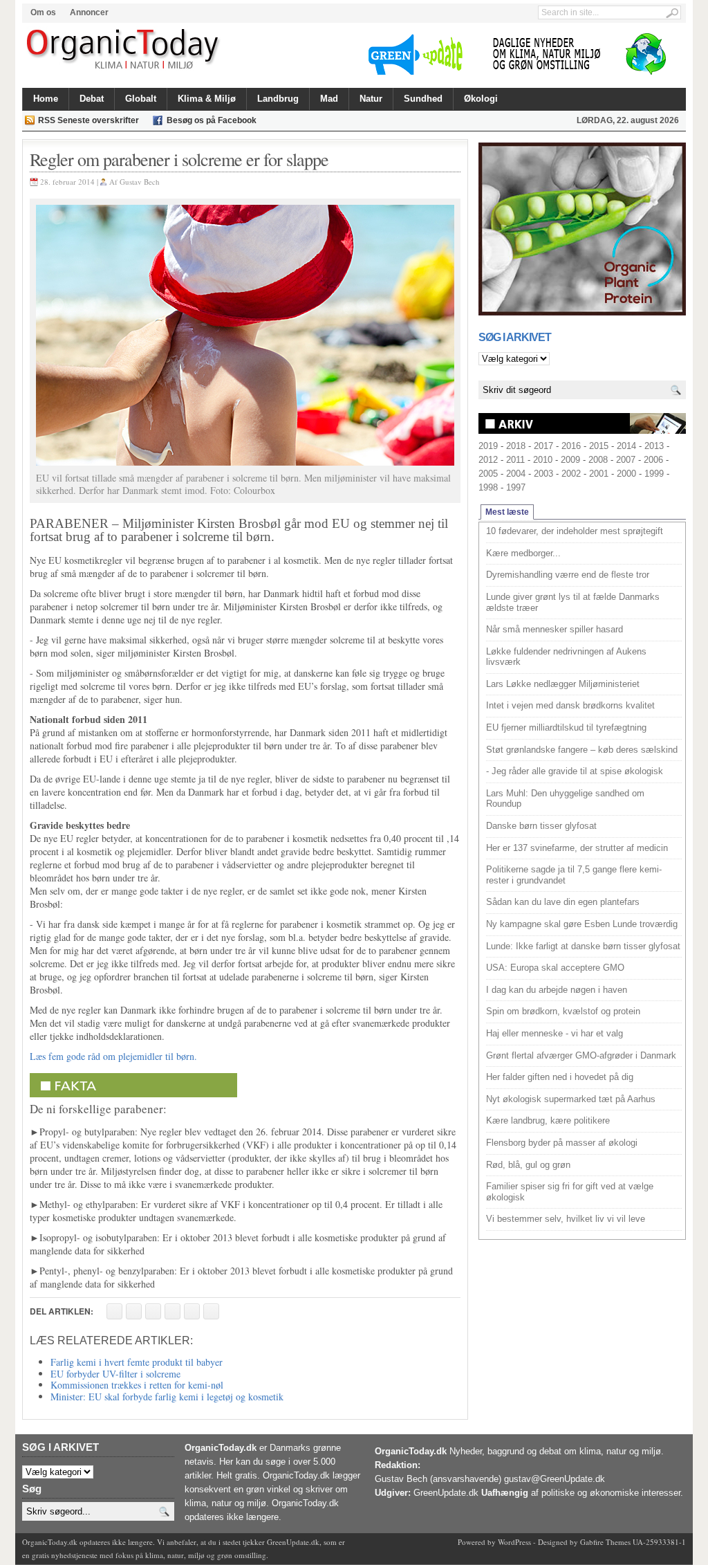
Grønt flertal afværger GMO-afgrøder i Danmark (581, 1055)
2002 (571, 473)
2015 (598, 446)
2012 (488, 460)
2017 (543, 446)
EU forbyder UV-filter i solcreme (115, 1373)
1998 (488, 487)
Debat (92, 98)
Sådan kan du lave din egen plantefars (563, 902)
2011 (515, 460)
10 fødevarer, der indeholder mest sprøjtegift (574, 531)
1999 (654, 473)
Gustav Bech (140, 181)
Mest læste (507, 512)
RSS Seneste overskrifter (88, 120)
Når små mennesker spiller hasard (554, 629)
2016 (571, 446)
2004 (515, 473)
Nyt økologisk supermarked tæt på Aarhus (570, 1099)
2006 (653, 460)
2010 (542, 460)
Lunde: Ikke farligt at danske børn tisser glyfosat (583, 946)
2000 (626, 473)
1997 (515, 487)
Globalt (140, 98)
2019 (488, 446)
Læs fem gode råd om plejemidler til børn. (113, 1056)
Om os (43, 12)
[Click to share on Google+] (192, 1311)
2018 (515, 446)
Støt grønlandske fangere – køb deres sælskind (582, 749)
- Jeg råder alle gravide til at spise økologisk (574, 771)
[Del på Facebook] (114, 1311)
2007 (625, 460)
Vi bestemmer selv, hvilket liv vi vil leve (565, 1219)
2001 (598, 473)
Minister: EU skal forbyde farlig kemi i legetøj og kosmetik (166, 1396)
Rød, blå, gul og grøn (528, 1165)
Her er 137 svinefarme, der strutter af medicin (577, 848)
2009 (570, 460)
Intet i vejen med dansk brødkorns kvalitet (570, 705)
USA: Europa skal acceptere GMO (555, 967)
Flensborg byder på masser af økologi (561, 1142)
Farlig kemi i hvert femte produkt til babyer (136, 1362)
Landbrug (278, 98)
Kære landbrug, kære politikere (548, 1120)
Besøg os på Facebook (212, 120)
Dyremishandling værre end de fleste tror (567, 574)
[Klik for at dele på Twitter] (172, 1311)
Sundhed (423, 98)
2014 (626, 446)
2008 (598, 460)
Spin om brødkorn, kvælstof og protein (563, 1011)
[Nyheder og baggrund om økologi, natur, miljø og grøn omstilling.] (124, 49)
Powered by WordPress (494, 1542)
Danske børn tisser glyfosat (541, 826)
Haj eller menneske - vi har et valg (554, 1033)
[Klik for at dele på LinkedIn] (211, 1311)
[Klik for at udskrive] (134, 1311)
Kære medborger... (523, 553)
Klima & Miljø (207, 98)
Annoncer (89, 12)
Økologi (481, 98)
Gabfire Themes (605, 1542)
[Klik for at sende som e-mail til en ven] (153, 1311)
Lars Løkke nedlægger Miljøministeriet (563, 684)
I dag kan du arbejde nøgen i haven (556, 990)
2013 (654, 446)
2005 (488, 473)
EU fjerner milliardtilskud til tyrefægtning (566, 727)
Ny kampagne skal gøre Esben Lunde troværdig (582, 924)
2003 (543, 473)
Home (45, 98)
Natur (371, 98)
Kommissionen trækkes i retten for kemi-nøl (136, 1384)
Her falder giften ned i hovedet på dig (559, 1077)
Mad (329, 98)
